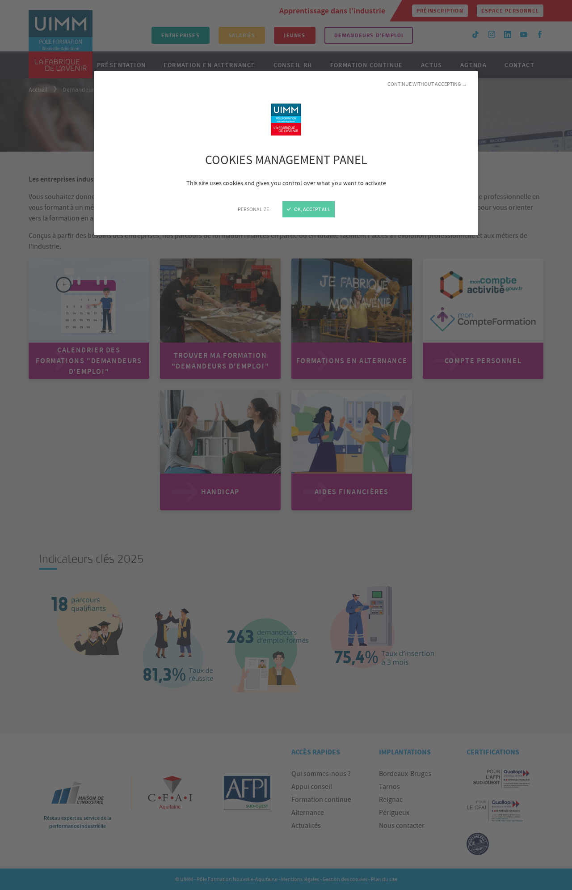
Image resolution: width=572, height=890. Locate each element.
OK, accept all (311, 209)
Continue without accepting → (427, 84)
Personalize (253, 209)
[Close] (286, 445)
